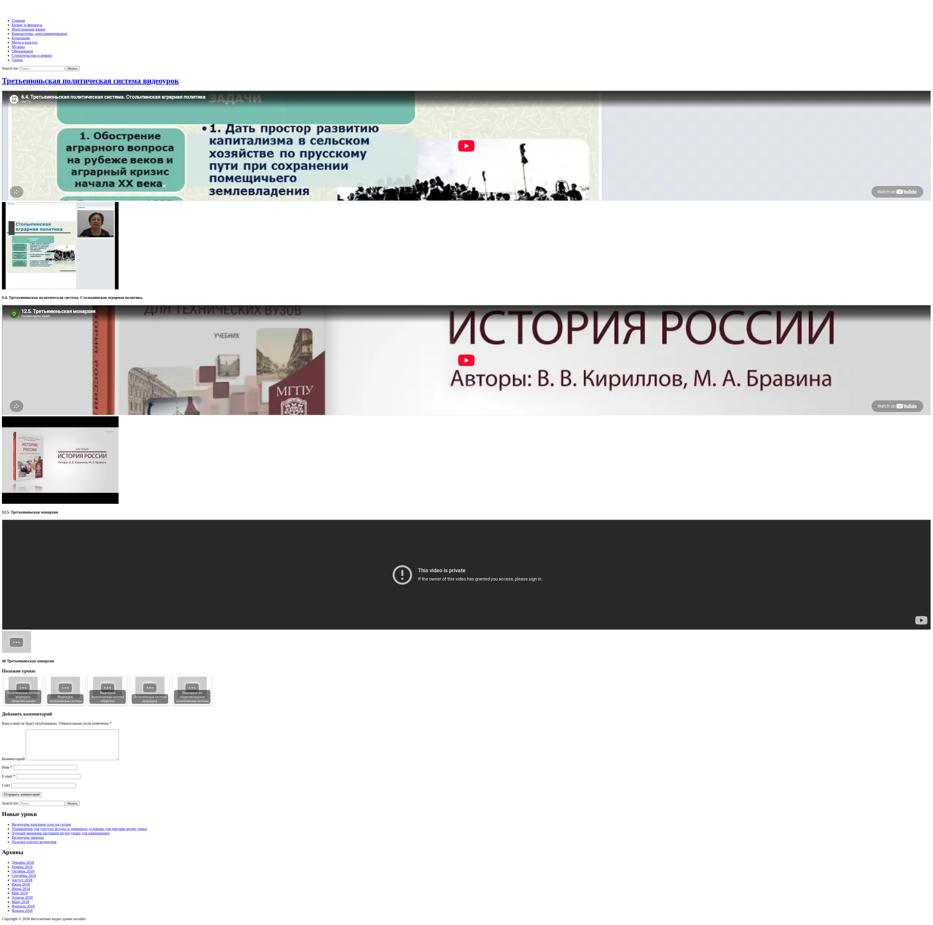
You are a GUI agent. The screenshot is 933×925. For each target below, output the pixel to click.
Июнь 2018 (21, 889)
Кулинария (21, 38)
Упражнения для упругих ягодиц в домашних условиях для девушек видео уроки (79, 829)
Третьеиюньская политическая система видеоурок (90, 80)
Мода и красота (24, 42)
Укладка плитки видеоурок (34, 842)
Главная (18, 20)
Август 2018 (22, 880)
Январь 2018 (22, 910)
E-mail (8, 776)
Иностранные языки (28, 29)
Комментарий (13, 759)
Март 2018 (20, 902)
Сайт (6, 785)
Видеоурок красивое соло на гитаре (41, 824)
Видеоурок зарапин (28, 837)
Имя (7, 767)
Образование (22, 51)
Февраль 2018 (23, 906)
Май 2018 (20, 893)
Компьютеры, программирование (39, 34)
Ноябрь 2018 (22, 867)
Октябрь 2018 (23, 871)
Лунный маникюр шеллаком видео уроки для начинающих (61, 833)
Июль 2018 (21, 884)
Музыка (18, 47)
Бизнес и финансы (27, 25)
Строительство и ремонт (32, 55)
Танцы (17, 60)
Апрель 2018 (22, 897)
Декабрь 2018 (23, 862)
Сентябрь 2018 (24, 876)
